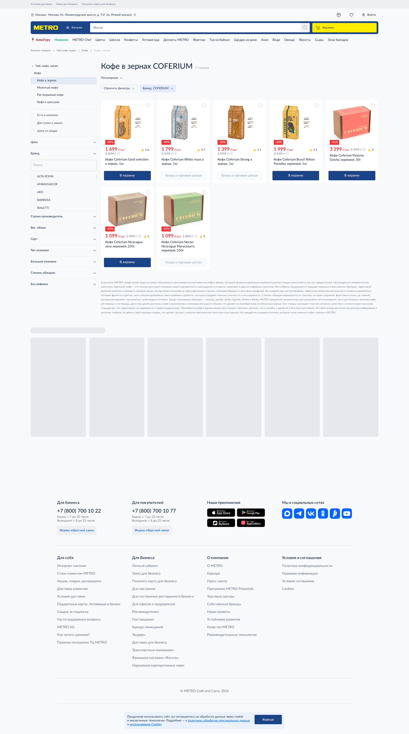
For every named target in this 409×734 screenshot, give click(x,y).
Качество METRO (220, 627)
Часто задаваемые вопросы (79, 619)
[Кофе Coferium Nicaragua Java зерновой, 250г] (127, 209)
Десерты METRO (176, 40)
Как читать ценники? (73, 635)
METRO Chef (81, 40)
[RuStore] (221, 523)
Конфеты (131, 40)
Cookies (288, 589)
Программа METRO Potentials (230, 589)
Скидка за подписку (72, 612)
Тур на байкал (219, 40)
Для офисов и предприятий (153, 604)
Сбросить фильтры (117, 88)
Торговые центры (221, 596)
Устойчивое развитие (223, 619)
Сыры (319, 40)
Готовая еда (150, 40)
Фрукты (305, 40)
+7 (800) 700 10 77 (154, 511)
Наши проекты (218, 612)
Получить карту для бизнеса (98, 4)
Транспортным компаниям (152, 650)
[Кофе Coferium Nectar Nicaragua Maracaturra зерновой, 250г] (183, 209)
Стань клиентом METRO (76, 573)
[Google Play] (251, 512)
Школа (114, 40)
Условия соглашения (298, 581)
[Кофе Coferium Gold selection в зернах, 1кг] (127, 122)
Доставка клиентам (72, 589)
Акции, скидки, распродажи (79, 581)
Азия (264, 40)
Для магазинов (144, 589)
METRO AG (66, 627)
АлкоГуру (43, 40)
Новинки (61, 40)
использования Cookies (145, 724)
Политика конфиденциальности (307, 566)
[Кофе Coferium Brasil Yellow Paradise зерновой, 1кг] (296, 122)
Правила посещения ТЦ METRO (82, 642)
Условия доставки (41, 4)
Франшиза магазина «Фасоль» (155, 657)
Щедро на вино (245, 40)
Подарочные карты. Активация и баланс (89, 604)
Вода (276, 40)
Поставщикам (143, 619)
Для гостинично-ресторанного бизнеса (163, 596)
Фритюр (199, 40)
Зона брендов (338, 40)
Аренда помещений (147, 627)
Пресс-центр (217, 581)
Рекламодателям (145, 612)
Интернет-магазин (71, 566)
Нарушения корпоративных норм (158, 665)
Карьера (213, 573)
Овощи (289, 40)
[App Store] (221, 512)
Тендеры (138, 635)
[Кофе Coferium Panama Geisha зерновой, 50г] (352, 122)
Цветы (100, 40)
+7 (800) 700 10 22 (79, 511)
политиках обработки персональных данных (219, 720)
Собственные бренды (224, 604)
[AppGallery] (251, 523)
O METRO (215, 566)
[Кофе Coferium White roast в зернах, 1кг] (183, 122)
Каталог (77, 27)
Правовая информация (300, 573)
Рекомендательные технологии (231, 635)
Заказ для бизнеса (67, 4)
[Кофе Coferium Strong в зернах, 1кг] (239, 122)
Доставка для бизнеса (149, 642)
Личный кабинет (145, 566)
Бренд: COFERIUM (155, 88)
